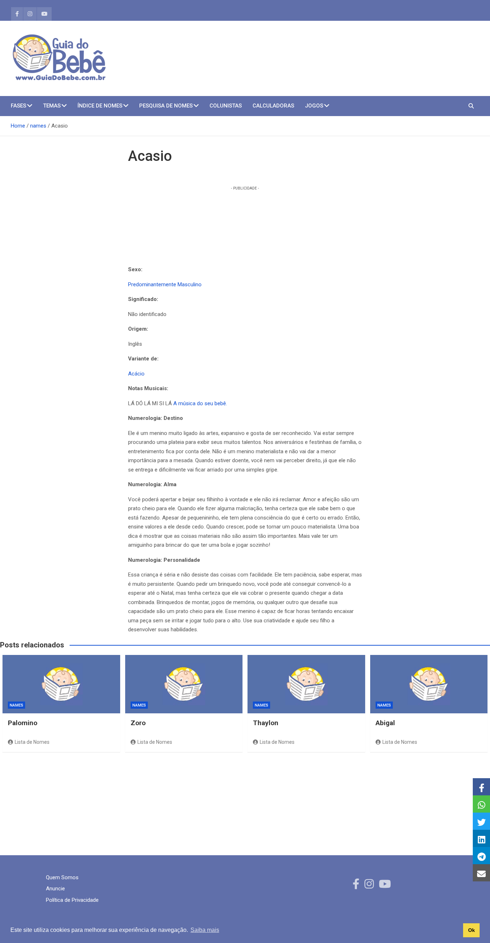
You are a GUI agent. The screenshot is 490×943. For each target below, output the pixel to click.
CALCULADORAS (273, 105)
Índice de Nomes (99, 105)
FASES (18, 105)
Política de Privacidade (72, 900)
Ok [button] (471, 930)
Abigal (385, 723)
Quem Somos (62, 877)
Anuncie (55, 888)
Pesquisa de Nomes (166, 105)
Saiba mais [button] (204, 930)
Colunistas (225, 105)
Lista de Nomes (32, 742)
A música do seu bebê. (200, 403)
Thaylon (265, 723)
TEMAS (52, 105)
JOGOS (314, 105)
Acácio (136, 373)
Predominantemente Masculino (165, 284)
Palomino (22, 723)
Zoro (138, 723)
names (16, 705)
